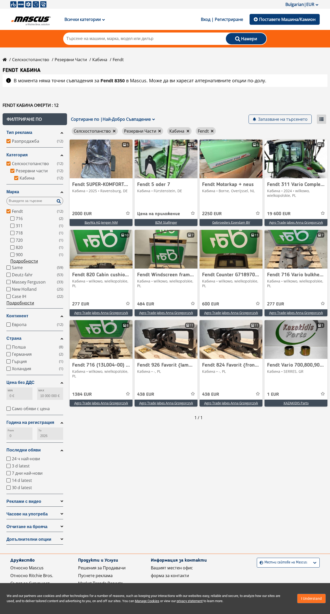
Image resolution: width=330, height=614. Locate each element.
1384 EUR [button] (82, 394)
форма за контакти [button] (170, 575)
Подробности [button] (24, 261)
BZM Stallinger (166, 222)
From (11, 430)
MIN (10, 390)
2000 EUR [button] (82, 214)
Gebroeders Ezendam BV (231, 222)
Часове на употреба (27, 514)
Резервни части (71, 59)
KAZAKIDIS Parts (296, 403)
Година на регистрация (30, 422)
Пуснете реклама (95, 575)
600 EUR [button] (210, 304)
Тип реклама (19, 132)
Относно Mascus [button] (27, 568)
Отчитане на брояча (26, 526)
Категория (17, 155)
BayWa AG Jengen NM (101, 222)
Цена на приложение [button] (158, 214)
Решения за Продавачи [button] (102, 568)
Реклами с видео (23, 501)
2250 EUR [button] (212, 214)
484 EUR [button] (145, 304)
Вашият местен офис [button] (172, 568)
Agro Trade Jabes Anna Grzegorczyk (296, 222)
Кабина (99, 59)
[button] (35, 119)
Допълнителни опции (28, 539)
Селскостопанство (30, 59)
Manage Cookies (147, 601)
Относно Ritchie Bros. (31, 575)
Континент (17, 316)
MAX (41, 390)
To (40, 430)
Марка (12, 192)
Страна (13, 338)
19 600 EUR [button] (279, 214)
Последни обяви (23, 450)
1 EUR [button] (273, 394)
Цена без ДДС (20, 382)
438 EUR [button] (145, 394)
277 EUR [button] (80, 304)
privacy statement (190, 601)
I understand (311, 598)
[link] (101, 159)
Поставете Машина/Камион (287, 19)
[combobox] (260, 562)
